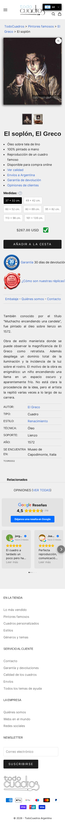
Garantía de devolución (24, 180)
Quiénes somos (32, 299)
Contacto (54, 299)
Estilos (8, 630)
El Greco (34, 407)
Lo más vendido (15, 610)
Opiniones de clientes (23, 185)
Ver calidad (15, 170)
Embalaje (11, 299)
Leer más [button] (12, 562)
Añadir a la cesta (32, 244)
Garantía (27, 262)
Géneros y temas (15, 637)
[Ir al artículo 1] (27, 119)
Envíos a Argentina (21, 175)
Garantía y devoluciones (21, 668)
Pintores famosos (41, 26)
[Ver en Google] (9, 537)
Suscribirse (20, 764)
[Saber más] (20, 193)
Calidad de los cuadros (20, 674)
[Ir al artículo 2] (38, 119)
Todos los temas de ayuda (22, 688)
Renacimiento (38, 421)
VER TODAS (41, 490)
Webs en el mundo (16, 719)
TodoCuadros (14, 26)
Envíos (8, 681)
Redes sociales (14, 726)
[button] (4, 549)
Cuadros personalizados (21, 623)
